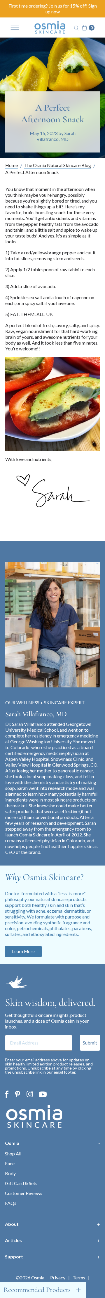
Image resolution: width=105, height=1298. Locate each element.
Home (11, 165)
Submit (90, 1042)
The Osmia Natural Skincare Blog (57, 165)
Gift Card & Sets (21, 1183)
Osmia (12, 1143)
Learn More (23, 951)
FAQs (10, 1203)
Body (10, 1173)
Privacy (57, 1277)
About (12, 1224)
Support (14, 1256)
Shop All (13, 1153)
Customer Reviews (23, 1193)
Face (10, 1163)
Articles (13, 1240)
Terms (79, 1277)
